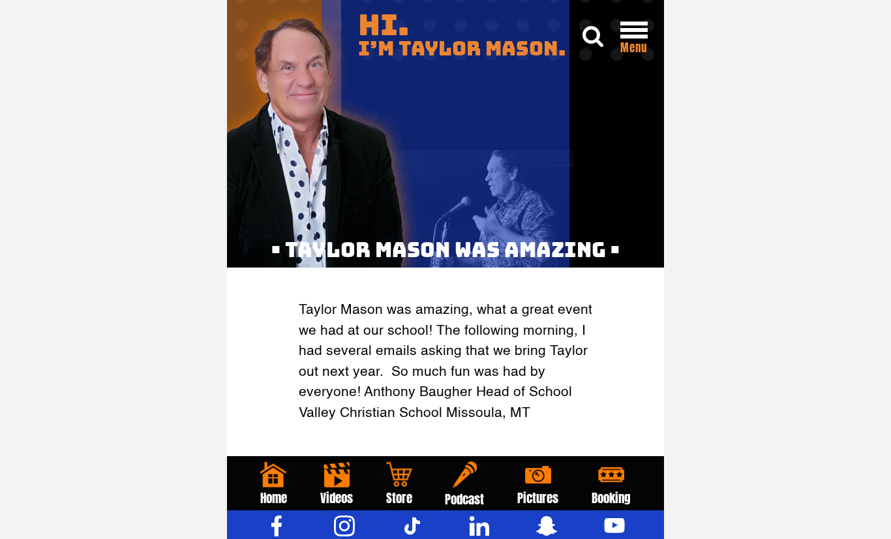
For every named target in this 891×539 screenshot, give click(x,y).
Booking (611, 498)
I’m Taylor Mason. (462, 35)
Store (399, 498)
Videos (336, 498)
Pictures (537, 498)
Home (273, 498)
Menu (633, 47)
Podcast (464, 499)
